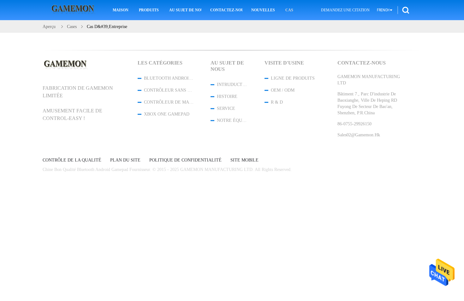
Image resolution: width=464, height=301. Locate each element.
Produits (149, 10)
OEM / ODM (282, 90)
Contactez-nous (226, 10)
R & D (277, 102)
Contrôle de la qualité (72, 160)
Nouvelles (263, 10)
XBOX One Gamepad (166, 114)
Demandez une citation (345, 10)
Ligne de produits (293, 78)
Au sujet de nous (185, 10)
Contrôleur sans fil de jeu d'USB (169, 90)
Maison (120, 10)
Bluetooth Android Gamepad (169, 78)
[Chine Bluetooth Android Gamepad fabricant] (74, 10)
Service (226, 108)
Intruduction (232, 84)
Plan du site (125, 160)
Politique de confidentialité (185, 160)
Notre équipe (232, 120)
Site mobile (244, 160)
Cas (289, 10)
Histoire (227, 96)
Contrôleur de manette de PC (169, 102)
